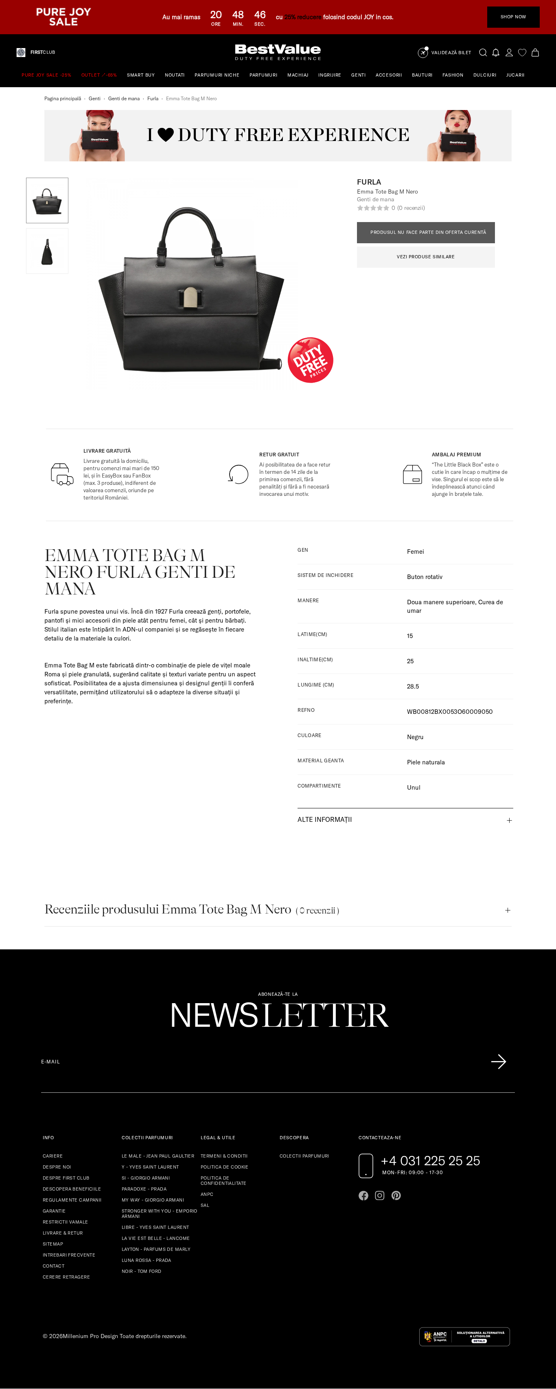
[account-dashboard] (509, 52)
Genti (95, 98)
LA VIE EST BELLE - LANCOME (156, 1238)
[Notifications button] (496, 52)
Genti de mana (124, 98)
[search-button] (483, 52)
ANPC (207, 1194)
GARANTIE (54, 1211)
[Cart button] (535, 52)
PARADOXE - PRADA (144, 1189)
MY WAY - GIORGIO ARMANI (153, 1200)
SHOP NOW (513, 17)
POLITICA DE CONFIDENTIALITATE (223, 1180)
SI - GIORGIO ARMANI (146, 1178)
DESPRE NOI (57, 1167)
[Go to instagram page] (380, 1195)
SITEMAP (53, 1244)
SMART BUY (141, 75)
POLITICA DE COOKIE (225, 1167)
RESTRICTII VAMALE (65, 1222)
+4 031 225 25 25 (430, 1160)
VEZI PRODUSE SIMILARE (426, 257)
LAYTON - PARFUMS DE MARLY (156, 1249)
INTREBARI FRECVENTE (69, 1255)
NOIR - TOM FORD (142, 1271)
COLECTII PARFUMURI (304, 1156)
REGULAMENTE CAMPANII (72, 1200)
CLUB (43, 52)
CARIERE (53, 1156)
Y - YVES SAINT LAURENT (150, 1167)
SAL (205, 1205)
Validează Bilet (451, 52)
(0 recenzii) (411, 207)
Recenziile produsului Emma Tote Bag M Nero (191, 909)
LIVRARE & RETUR (63, 1233)
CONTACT (53, 1266)
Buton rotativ (424, 577)
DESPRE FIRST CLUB (66, 1178)
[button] (47, 200)
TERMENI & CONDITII (224, 1156)
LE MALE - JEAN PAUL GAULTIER (158, 1156)
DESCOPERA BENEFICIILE (72, 1189)
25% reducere (303, 17)
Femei (415, 551)
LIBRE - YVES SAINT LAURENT (155, 1227)
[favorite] (522, 52)
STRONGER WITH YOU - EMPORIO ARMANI (159, 1213)
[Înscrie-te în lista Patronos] (498, 1062)
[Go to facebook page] (363, 1195)
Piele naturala (426, 762)
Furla (152, 98)
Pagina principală (62, 98)
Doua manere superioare (441, 602)
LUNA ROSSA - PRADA (146, 1260)
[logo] (278, 52)
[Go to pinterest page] (396, 1195)
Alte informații (325, 819)
